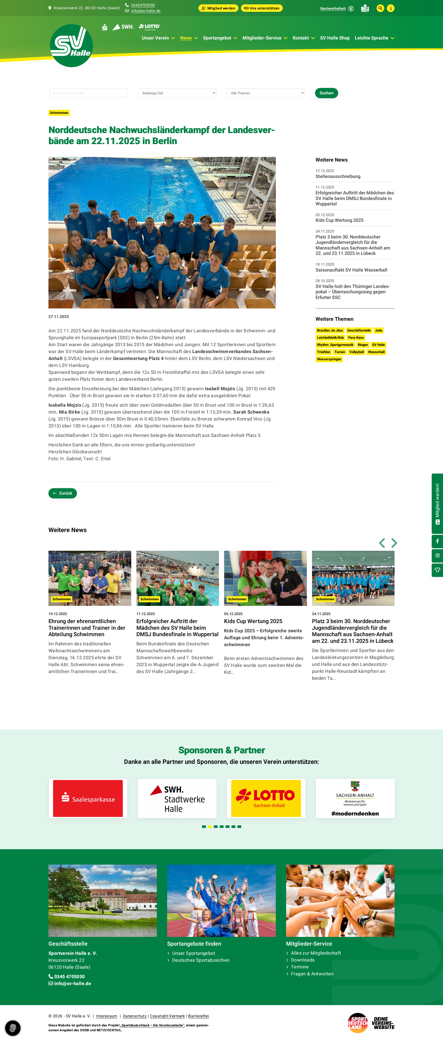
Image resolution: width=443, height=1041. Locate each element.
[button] (204, 826)
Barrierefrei (198, 1016)
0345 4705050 (69, 976)
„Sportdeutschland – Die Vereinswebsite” (152, 1025)
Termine (300, 967)
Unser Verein (155, 38)
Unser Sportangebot (193, 953)
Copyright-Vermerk (167, 1016)
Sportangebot (217, 38)
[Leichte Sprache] (365, 8)
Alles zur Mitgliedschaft (316, 953)
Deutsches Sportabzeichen (201, 960)
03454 (136, 5)
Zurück (65, 493)
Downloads (303, 960)
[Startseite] (71, 46)
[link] (89, 624)
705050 (148, 5)
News (186, 38)
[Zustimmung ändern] (13, 1028)
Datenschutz (135, 1016)
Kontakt (301, 38)
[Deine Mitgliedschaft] (437, 521)
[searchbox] (89, 92)
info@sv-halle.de (145, 11)
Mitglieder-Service (262, 38)
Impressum (106, 1016)
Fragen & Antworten (312, 973)
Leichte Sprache (371, 38)
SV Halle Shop (335, 38)
